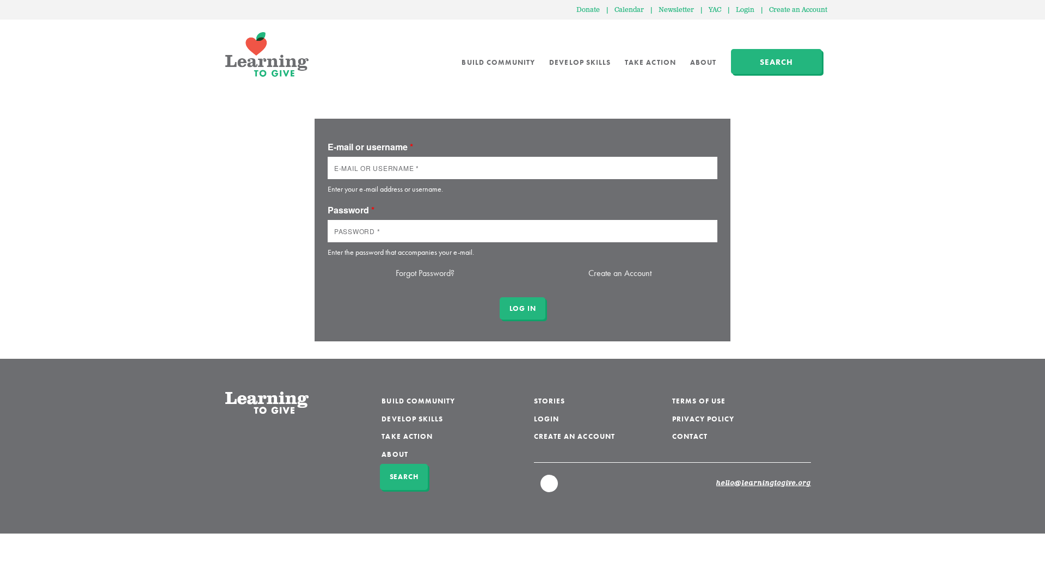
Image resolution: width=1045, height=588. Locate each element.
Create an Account (798, 10)
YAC (715, 10)
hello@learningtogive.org (763, 483)
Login (745, 10)
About (703, 62)
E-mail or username (370, 146)
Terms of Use (699, 401)
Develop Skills (580, 62)
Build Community (498, 62)
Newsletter (676, 10)
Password (351, 210)
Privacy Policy (703, 419)
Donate (588, 10)
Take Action (650, 62)
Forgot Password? (425, 273)
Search (776, 62)
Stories (549, 401)
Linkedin (549, 488)
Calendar (629, 10)
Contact (690, 436)
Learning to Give (267, 54)
